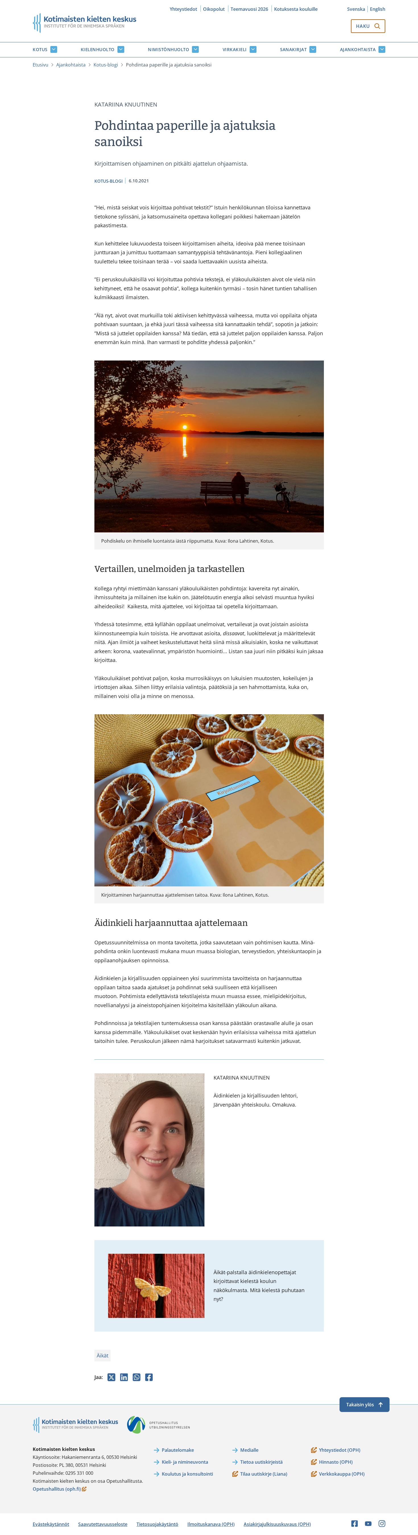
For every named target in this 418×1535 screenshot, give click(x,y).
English (377, 9)
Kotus (40, 49)
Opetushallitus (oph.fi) (57, 1489)
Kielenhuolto (98, 49)
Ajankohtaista (358, 49)
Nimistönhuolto (168, 49)
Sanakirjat (293, 49)
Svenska (356, 9)
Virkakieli (235, 49)
